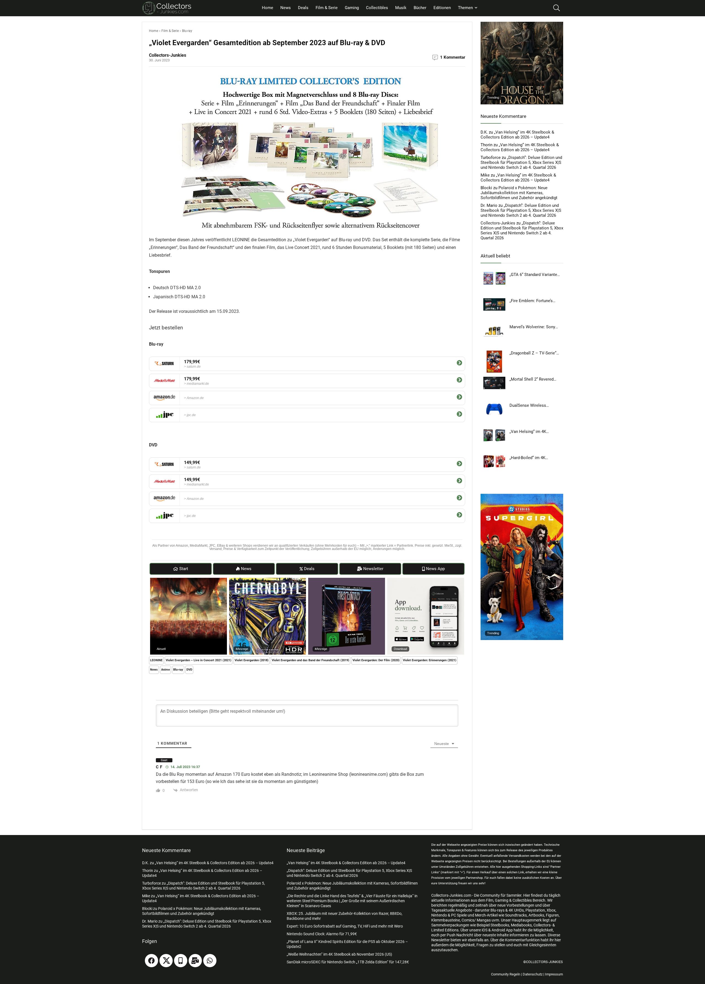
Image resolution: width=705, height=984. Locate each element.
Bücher (420, 7)
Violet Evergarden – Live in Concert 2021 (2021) (198, 660)
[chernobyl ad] (267, 580)
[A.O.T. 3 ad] (188, 580)
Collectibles (377, 7)
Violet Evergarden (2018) (252, 660)
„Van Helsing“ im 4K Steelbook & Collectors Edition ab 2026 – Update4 (517, 135)
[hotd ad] (522, 24)
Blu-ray (187, 31)
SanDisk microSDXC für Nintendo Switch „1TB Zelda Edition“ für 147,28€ (348, 962)
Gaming (352, 7)
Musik (400, 7)
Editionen (442, 7)
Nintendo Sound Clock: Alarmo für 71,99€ (322, 934)
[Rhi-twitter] (166, 960)
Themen (465, 7)
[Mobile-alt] (180, 960)
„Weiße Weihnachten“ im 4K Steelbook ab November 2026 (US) (339, 954)
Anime (165, 669)
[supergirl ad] (522, 496)
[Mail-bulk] (195, 960)
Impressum (554, 974)
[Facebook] (151, 960)
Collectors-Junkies (498, 223)
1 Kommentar (452, 57)
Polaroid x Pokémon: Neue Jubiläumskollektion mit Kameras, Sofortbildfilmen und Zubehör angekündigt (519, 192)
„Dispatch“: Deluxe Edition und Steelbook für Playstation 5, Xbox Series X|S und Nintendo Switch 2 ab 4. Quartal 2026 (521, 162)
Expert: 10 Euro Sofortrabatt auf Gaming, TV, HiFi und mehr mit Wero (345, 926)
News (285, 7)
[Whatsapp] (209, 960)
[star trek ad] (346, 580)
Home (267, 7)
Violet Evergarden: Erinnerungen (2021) (429, 660)
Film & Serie (327, 7)
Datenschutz (533, 974)
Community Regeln (505, 974)
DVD (189, 669)
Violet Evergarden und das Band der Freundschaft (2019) (310, 660)
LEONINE (156, 660)
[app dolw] (425, 580)
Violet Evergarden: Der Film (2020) (376, 660)
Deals (303, 7)
